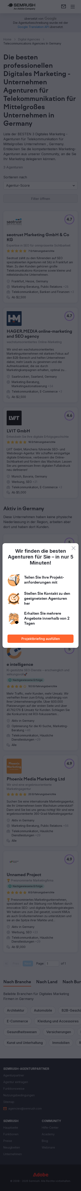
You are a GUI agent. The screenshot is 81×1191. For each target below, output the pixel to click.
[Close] (74, 548)
